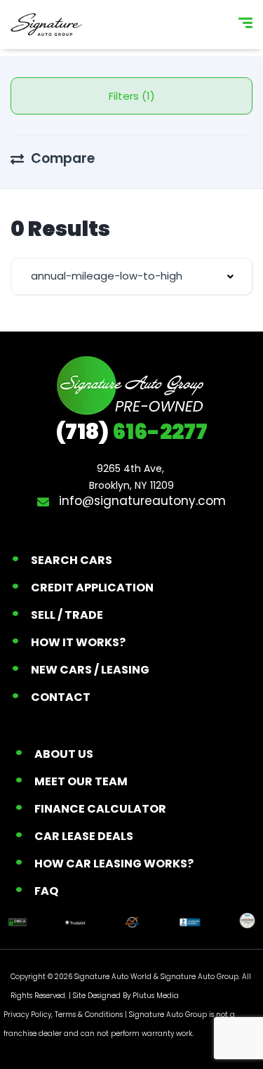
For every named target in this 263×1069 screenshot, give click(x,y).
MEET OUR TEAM (81, 781)
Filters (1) (132, 95)
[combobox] (131, 276)
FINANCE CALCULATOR (100, 809)
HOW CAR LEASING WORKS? (114, 863)
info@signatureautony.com (140, 500)
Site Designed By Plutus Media (126, 995)
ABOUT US (63, 754)
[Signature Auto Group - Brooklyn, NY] (46, 24)
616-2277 (131, 432)
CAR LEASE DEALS (83, 836)
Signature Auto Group (199, 976)
